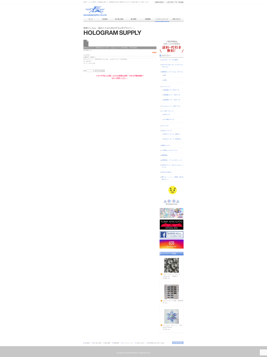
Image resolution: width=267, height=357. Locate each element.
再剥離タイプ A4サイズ (172, 95)
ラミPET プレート (168, 111)
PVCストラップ (167, 130)
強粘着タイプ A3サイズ (172, 100)
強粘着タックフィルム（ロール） (173, 72)
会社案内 (87, 343)
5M (165, 75)
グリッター (165, 126)
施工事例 (107, 343)
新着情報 (116, 343)
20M (165, 80)
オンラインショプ (127, 343)
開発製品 (165, 155)
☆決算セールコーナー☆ (170, 150)
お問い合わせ (140, 343)
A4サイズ (167, 114)
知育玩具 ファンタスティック (172, 160)
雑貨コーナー (166, 145)
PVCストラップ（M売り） (172, 134)
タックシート (166, 86)
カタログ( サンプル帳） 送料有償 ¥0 (173, 302)
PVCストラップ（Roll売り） (173, 139)
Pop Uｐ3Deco (166, 172)
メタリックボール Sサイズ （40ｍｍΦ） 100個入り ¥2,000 (172, 276)
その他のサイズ (169, 119)
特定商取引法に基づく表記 (156, 343)
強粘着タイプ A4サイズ (171, 90)
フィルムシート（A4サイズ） (171, 106)
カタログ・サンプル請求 (170, 60)
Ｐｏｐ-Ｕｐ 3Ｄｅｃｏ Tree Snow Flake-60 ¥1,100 (172, 327)
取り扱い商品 (97, 343)
